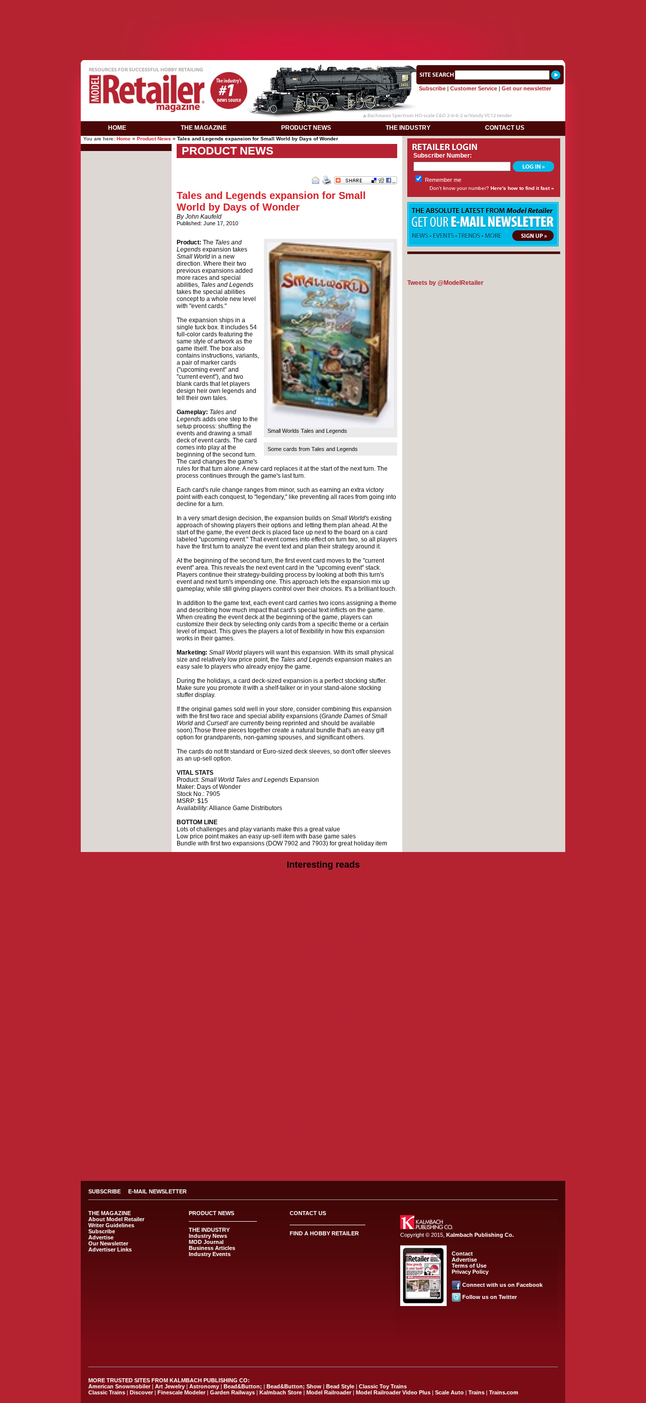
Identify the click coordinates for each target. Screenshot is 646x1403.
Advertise (101, 1237)
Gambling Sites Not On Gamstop (323, 1058)
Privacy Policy (470, 1272)
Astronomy (204, 1386)
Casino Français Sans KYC (323, 1157)
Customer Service (473, 88)
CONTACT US (504, 127)
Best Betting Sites (323, 959)
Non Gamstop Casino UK (323, 944)
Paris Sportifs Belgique (323, 1086)
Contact (462, 1253)
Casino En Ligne (323, 1142)
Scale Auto (449, 1392)
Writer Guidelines (111, 1225)
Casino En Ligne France (323, 1114)
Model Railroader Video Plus (393, 1392)
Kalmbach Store (280, 1392)
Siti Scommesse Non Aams (410, 6)
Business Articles (212, 1248)
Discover (141, 1392)
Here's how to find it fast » (522, 188)
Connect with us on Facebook (502, 1285)
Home (124, 138)
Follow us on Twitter (489, 1297)
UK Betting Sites (323, 1001)
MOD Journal (206, 1242)
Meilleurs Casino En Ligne (323, 1128)
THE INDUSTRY (408, 127)
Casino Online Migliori (323, 1072)
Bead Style (340, 1386)
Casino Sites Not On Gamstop (323, 937)
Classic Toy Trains (383, 1386)
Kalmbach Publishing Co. (480, 1235)
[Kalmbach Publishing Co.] (426, 1227)
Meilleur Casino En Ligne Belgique (323, 1093)
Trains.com (503, 1392)
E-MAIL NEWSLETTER (157, 1191)
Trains (476, 1392)
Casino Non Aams (323, 1051)
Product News (154, 138)
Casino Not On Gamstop (148, 6)
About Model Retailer (116, 1219)
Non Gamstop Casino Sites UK (323, 952)
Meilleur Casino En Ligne (323, 1008)
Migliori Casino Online (323, 909)
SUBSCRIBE (104, 1191)
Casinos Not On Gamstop (496, 6)
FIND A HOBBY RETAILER (324, 1233)
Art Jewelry (170, 1386)
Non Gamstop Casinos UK (323, 888)
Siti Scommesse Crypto (323, 1100)
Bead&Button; (243, 1386)
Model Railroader (328, 1392)
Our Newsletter (108, 1243)
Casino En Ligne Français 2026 (323, 1135)
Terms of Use (469, 1266)
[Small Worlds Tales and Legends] (330, 425)
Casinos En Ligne (323, 1022)
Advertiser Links (110, 1249)
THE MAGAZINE (204, 127)
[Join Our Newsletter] (483, 244)
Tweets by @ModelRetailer (445, 282)
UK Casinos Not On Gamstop (323, 980)
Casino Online (323, 1150)
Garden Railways (232, 1392)
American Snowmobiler (119, 1386)
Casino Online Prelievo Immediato (323, 895)
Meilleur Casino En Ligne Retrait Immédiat (323, 1015)
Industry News (208, 1236)
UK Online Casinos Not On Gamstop (323, 916)
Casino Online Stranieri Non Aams (323, 930)
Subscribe (432, 88)
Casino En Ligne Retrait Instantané (311, 6)
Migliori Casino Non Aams (323, 1065)
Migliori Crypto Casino (323, 1121)
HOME (117, 127)
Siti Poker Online (323, 1164)
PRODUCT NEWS (306, 127)
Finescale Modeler (181, 1392)
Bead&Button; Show (293, 1386)
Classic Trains (106, 1392)
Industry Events (210, 1254)
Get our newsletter (526, 88)
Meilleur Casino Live (222, 6)
